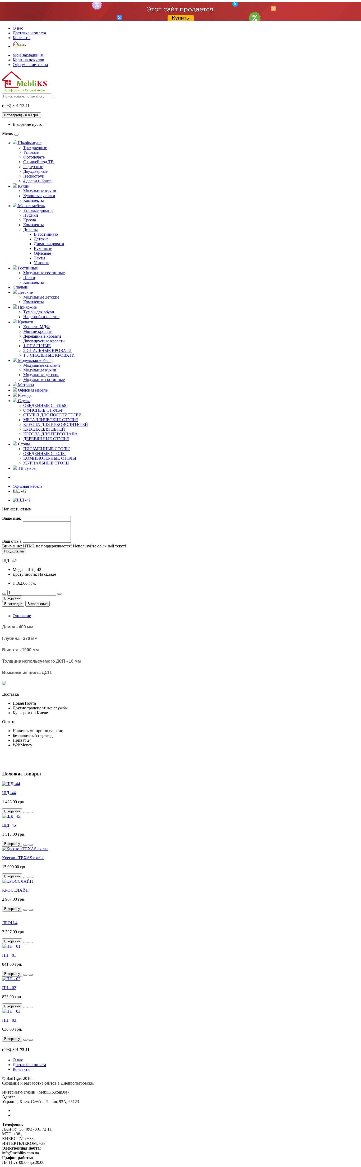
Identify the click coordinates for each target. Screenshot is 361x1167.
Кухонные (43, 248)
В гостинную (46, 234)
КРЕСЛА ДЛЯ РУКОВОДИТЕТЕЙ (55, 424)
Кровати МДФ (36, 326)
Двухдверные (35, 171)
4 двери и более (37, 181)
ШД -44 (9, 793)
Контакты (21, 37)
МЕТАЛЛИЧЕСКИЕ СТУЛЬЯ (50, 419)
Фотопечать (34, 157)
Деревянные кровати (42, 336)
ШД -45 (9, 825)
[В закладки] (25, 812)
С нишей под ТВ (38, 162)
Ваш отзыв (12, 541)
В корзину (12, 598)
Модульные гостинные (44, 273)
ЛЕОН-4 (9, 922)
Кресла (29, 220)
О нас (18, 28)
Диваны (30, 229)
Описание (22, 615)
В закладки (13, 604)
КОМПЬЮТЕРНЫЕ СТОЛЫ (49, 458)
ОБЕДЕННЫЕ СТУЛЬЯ (45, 405)
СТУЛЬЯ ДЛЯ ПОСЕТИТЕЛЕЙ (52, 415)
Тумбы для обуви (38, 312)
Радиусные (33, 166)
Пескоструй (33, 176)
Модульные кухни (39, 191)
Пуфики (30, 215)
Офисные (42, 253)
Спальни (21, 287)
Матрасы (25, 385)
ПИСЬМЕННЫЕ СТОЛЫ (46, 449)
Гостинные (27, 268)
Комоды (25, 395)
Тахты (39, 258)
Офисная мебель (32, 390)
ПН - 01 (9, 955)
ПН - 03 (9, 1020)
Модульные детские (41, 297)
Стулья (23, 400)
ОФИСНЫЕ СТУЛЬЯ (42, 410)
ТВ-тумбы (26, 468)
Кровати (25, 322)
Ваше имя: (11, 518)
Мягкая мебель (31, 205)
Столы (23, 444)
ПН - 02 (9, 987)
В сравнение (37, 604)
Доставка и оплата (29, 33)
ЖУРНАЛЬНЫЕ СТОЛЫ (46, 463)
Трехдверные (35, 147)
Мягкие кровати (38, 331)
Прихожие (27, 307)
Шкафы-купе (29, 143)
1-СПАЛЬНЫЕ (37, 345)
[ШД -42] (22, 500)
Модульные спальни (41, 365)
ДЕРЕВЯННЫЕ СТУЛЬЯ (46, 438)
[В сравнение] (31, 812)
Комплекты (33, 200)
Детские (41, 239)
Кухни (23, 186)
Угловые (31, 152)
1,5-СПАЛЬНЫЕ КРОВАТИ (49, 355)
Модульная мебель (34, 360)
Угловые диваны (38, 210)
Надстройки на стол (41, 316)
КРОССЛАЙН (15, 890)
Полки (29, 277)
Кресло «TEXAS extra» (23, 858)
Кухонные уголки (39, 195)
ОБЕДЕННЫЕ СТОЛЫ (44, 453)
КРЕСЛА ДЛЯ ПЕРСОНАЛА (50, 434)
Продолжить (14, 551)
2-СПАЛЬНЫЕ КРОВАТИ (47, 350)
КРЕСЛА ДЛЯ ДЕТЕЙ (44, 429)
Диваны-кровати (49, 243)
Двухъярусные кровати (44, 341)
